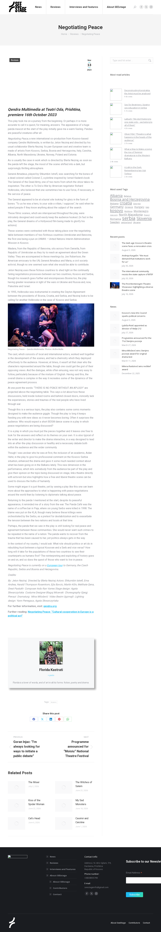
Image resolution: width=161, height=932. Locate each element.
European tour (55, 565)
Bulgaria (114, 203)
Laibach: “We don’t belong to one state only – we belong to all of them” (138, 122)
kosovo (51, 832)
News (53, 856)
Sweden (115, 222)
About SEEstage (58, 875)
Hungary (139, 207)
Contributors (60, 888)
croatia (126, 202)
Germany (117, 206)
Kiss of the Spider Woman (36, 802)
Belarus (127, 196)
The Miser (33, 782)
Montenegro (141, 211)
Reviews (15, 60)
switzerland (126, 222)
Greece (129, 207)
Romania (115, 219)
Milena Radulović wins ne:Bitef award (136, 368)
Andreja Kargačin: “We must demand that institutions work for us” (136, 258)
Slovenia (144, 218)
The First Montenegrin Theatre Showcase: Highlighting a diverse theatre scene (137, 287)
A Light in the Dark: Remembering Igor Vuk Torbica (135, 170)
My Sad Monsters (80, 802)
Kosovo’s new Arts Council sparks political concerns (134, 314)
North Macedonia (131, 214)
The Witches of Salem (83, 784)
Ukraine (137, 222)
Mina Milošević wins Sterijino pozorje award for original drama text (135, 353)
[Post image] (16, 787)
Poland (147, 215)
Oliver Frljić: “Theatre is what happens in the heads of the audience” (138, 137)
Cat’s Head (34, 818)
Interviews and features (62, 869)
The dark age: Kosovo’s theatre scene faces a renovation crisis (137, 245)
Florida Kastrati (51, 670)
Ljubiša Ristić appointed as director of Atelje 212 (134, 327)
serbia (128, 218)
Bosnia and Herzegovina (130, 199)
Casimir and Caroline (81, 820)
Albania (116, 195)
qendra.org (50, 606)
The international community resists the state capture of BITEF (137, 273)
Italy (147, 207)
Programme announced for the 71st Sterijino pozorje (136, 340)
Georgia (137, 203)
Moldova (128, 211)
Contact (57, 894)
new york (114, 215)
